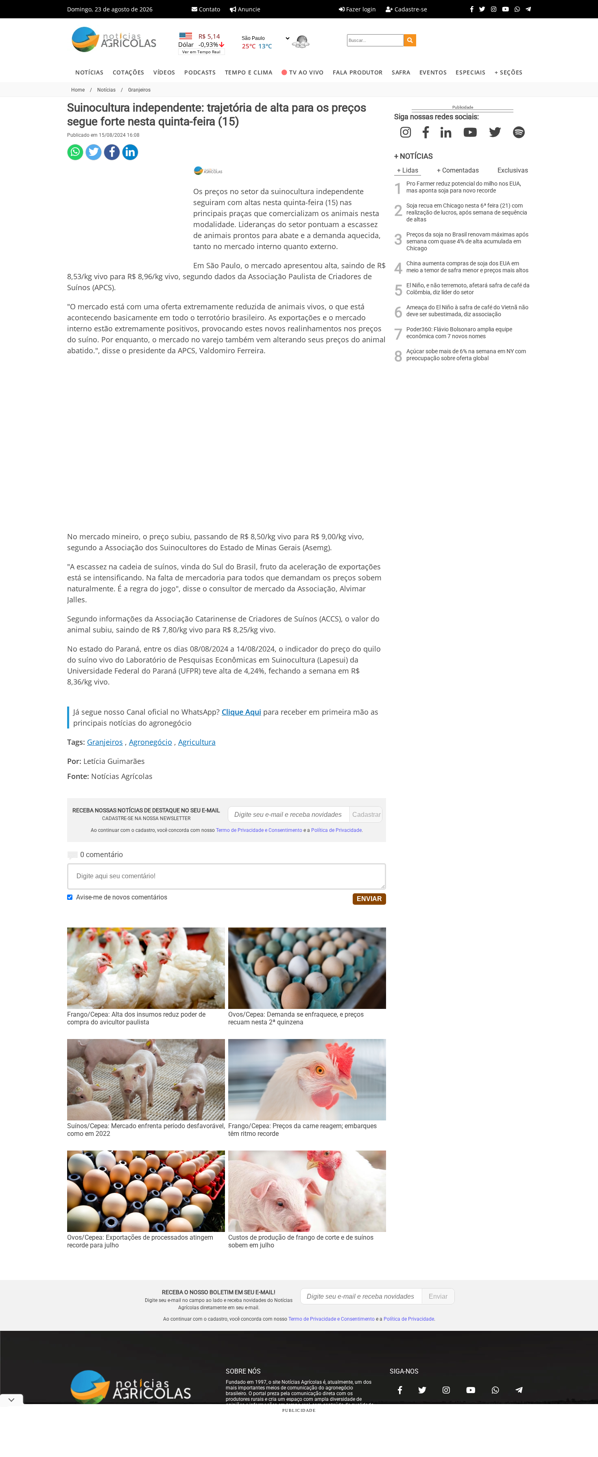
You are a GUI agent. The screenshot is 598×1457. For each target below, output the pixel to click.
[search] (410, 40)
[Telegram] (526, 9)
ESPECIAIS (470, 72)
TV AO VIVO (306, 72)
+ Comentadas (458, 170)
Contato (208, 9)
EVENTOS (433, 72)
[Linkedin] (130, 152)
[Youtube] (503, 9)
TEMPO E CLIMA (249, 72)
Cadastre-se (410, 9)
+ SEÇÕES (509, 72)
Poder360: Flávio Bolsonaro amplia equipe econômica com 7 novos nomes (459, 333)
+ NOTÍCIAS (413, 156)
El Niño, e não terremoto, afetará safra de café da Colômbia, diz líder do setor (468, 289)
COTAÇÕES (128, 72)
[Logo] (114, 40)
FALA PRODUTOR (358, 72)
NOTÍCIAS (89, 72)
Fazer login (360, 9)
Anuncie (248, 9)
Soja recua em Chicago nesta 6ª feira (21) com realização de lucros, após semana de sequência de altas (466, 212)
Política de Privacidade (336, 830)
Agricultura (197, 742)
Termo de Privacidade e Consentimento (259, 830)
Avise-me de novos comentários (121, 897)
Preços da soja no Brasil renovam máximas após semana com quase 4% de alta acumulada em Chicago (467, 241)
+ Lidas (407, 170)
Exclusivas (513, 170)
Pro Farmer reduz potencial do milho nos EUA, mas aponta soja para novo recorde (463, 187)
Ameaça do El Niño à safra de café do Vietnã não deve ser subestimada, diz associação (467, 311)
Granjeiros (105, 742)
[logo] (138, 1388)
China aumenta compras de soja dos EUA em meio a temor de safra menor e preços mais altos (467, 267)
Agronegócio (150, 742)
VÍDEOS (164, 72)
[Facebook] (470, 9)
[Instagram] (491, 9)
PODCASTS (200, 72)
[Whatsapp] (515, 9)
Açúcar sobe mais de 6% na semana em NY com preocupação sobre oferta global (466, 355)
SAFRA (401, 72)
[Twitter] (480, 9)
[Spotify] (519, 132)
